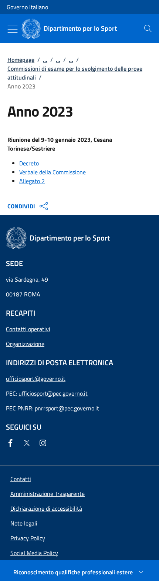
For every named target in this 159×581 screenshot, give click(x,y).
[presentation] (147, 28)
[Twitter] (28, 443)
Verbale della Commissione (52, 172)
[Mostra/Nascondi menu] (12, 29)
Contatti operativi (28, 329)
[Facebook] (12, 443)
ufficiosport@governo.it (35, 378)
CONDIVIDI (21, 206)
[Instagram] (44, 443)
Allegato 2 (32, 181)
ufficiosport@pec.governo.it (53, 393)
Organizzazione (25, 343)
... (45, 59)
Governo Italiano (27, 7)
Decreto (29, 163)
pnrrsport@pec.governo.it (67, 408)
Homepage (20, 59)
